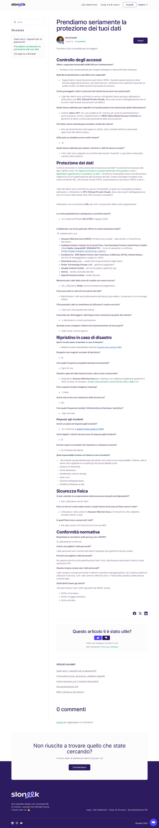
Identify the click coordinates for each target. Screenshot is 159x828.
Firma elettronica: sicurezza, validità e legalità (80, 676)
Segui (140, 40)
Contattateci (79, 767)
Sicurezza (17, 30)
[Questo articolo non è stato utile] (106, 638)
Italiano (141, 4)
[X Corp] (140, 613)
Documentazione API (67, 686)
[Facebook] (134, 613)
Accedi (59, 722)
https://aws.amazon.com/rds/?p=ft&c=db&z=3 (113, 381)
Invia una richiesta (109, 647)
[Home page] (18, 5)
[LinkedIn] (146, 613)
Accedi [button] (129, 4)
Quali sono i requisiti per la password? (76, 671)
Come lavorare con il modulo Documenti (77, 681)
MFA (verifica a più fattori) (70, 692)
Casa (89, 810)
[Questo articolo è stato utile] (98, 638)
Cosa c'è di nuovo (110, 5)
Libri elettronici (89, 5)
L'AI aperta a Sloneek (25, 54)
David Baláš (71, 37)
